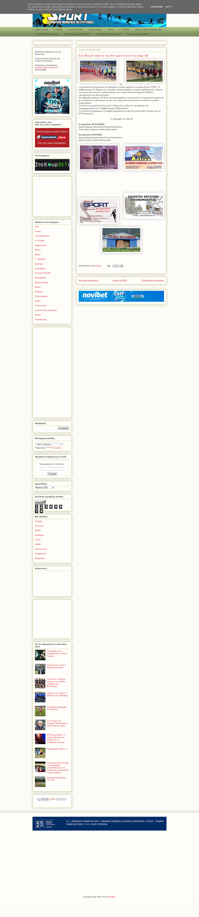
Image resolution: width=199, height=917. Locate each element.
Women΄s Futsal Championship (148, 29)
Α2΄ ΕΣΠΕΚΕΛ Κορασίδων (47, 34)
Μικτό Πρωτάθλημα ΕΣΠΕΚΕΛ (77, 34)
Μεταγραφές (40, 278)
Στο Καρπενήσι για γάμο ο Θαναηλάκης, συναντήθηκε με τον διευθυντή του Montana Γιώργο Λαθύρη (58, 768)
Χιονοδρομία (40, 319)
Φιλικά (38, 315)
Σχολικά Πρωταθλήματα (46, 310)
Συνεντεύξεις (40, 305)
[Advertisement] (53, 196)
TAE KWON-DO (42, 236)
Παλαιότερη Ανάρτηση (152, 280)
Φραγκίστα (40, 558)
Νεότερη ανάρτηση (88, 280)
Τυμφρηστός (40, 553)
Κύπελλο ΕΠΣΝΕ (75, 29)
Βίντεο (38, 250)
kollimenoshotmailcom (46, 67)
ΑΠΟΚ (38, 530)
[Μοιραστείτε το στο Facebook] (121, 265)
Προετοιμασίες (41, 296)
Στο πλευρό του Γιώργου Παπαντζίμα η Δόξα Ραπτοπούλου (57, 723)
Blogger (112, 897)
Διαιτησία (39, 264)
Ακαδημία (39, 535)
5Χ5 (37, 226)
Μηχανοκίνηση (41, 282)
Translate (56, 448)
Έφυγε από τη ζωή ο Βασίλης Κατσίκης (56, 666)
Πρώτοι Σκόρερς (95, 29)
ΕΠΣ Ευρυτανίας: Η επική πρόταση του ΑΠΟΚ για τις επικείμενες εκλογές (56, 738)
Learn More (156, 7)
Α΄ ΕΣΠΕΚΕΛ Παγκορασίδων (108, 34)
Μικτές (111, 29)
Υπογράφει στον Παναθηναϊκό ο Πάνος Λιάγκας (57, 653)
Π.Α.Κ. (38, 540)
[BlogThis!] (116, 265)
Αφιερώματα (40, 245)
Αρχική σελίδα (42, 29)
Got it (168, 7)
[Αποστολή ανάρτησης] (108, 266)
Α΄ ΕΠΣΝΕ (58, 29)
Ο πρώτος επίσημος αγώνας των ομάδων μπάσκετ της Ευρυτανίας (56, 682)
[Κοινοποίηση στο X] (119, 265)
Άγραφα (38, 521)
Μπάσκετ (39, 292)
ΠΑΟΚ (38, 544)
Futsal (38, 231)
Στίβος (38, 301)
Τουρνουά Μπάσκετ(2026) (137, 34)
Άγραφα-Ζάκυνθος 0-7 (57, 749)
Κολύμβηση (40, 268)
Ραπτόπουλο (41, 549)
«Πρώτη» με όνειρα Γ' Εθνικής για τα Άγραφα (57, 694)
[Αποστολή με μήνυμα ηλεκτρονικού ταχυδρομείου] (113, 265)
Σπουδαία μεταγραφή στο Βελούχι (56, 708)
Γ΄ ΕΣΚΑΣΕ (124, 29)
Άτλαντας (39, 526)
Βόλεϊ (37, 254)
